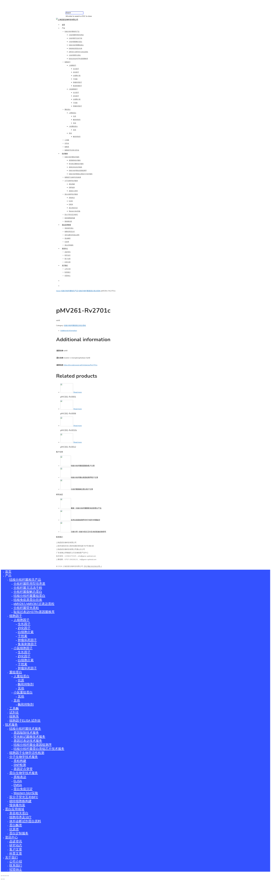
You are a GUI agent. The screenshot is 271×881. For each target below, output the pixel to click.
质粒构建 (72, 184)
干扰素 (75, 79)
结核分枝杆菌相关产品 (72, 31)
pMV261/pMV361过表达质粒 (78, 52)
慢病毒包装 (68, 221)
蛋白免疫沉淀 (73, 208)
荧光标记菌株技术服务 (76, 164)
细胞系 (67, 147)
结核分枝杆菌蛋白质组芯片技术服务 (81, 174)
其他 (74, 123)
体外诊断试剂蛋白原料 (72, 235)
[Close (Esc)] (2, 875)
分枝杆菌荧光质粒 (75, 55)
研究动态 (68, 255)
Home (58, 291)
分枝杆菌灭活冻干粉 (75, 38)
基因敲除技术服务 (75, 160)
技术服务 (65, 153)
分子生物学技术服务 (71, 181)
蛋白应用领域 (66, 225)
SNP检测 (72, 187)
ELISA (71, 201)
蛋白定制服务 (69, 245)
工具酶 (67, 140)
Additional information (68, 330)
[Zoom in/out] (8, 875)
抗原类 (67, 242)
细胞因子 (68, 62)
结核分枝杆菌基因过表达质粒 (89, 291)
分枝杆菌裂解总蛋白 (75, 41)
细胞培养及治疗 (70, 231)
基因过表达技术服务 (75, 167)
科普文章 (68, 262)
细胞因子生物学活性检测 (73, 177)
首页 (63, 25)
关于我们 (65, 265)
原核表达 (72, 197)
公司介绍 (68, 269)
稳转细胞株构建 (70, 218)
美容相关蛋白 (69, 228)
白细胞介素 (76, 75)
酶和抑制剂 (76, 119)
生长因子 (76, 69)
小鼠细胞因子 (73, 89)
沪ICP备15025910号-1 (93, 566)
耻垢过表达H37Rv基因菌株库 (78, 58)
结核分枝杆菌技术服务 (72, 157)
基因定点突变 (73, 191)
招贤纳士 (68, 275)
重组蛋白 (68, 109)
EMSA (71, 204)
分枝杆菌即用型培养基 (76, 35)
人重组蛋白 (72, 113)
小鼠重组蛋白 (73, 126)
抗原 (74, 116)
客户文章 (68, 259)
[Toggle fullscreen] (6, 875)
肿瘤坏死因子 (77, 82)
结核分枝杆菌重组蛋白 (76, 45)
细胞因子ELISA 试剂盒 (72, 150)
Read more (77, 392)
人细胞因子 (72, 65)
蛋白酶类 (68, 238)
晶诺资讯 (68, 252)
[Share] (4, 875)
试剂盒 (67, 143)
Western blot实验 (74, 211)
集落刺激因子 (77, 86)
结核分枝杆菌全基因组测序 (78, 170)
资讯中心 (65, 248)
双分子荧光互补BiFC (71, 214)
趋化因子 (76, 72)
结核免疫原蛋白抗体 (75, 48)
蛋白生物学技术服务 (71, 194)
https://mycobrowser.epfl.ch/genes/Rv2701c (80, 365)
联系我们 (68, 272)
